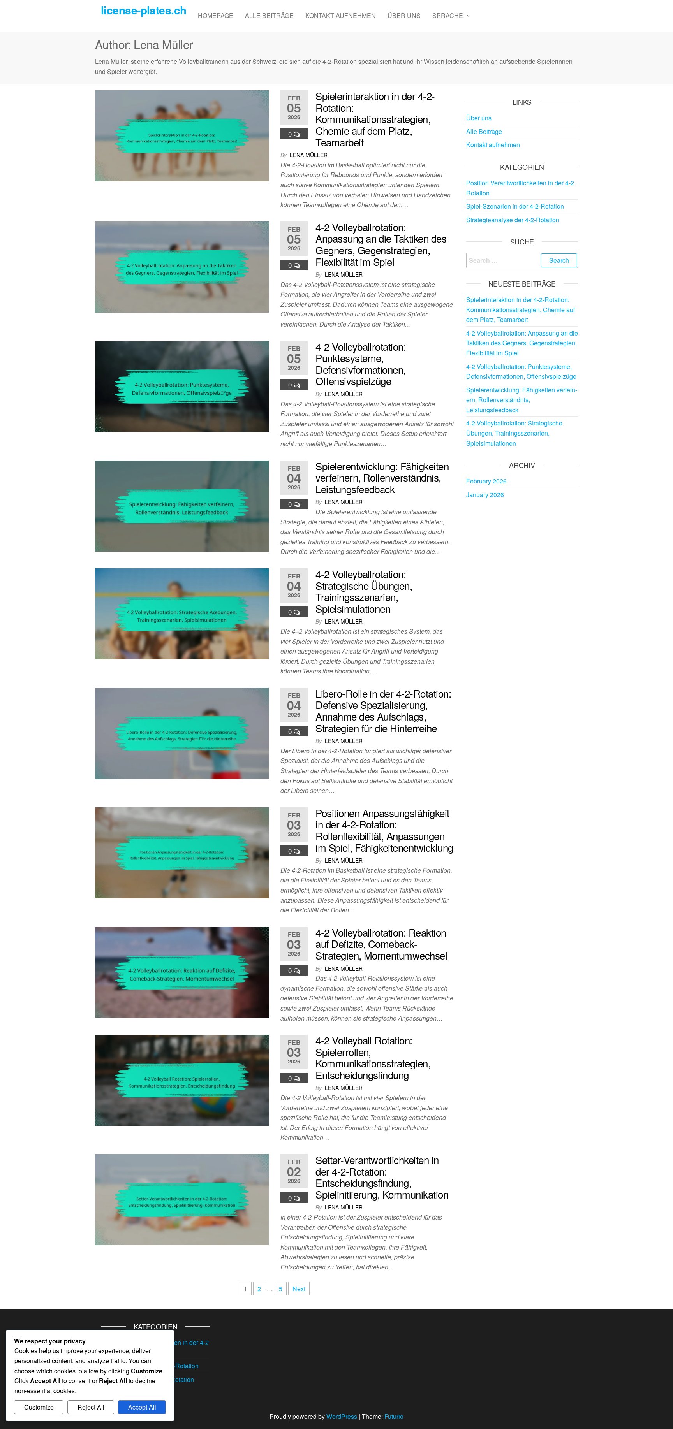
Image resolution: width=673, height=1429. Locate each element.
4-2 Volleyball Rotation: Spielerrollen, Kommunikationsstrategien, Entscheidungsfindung (372, 1057)
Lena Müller (309, 155)
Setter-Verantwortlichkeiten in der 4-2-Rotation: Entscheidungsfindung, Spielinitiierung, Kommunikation (381, 1176)
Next (298, 1288)
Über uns (404, 15)
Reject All (91, 1407)
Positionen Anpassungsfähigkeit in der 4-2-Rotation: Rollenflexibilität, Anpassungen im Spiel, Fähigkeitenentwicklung (384, 829)
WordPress (341, 1416)
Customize (39, 1407)
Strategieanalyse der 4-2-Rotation (512, 219)
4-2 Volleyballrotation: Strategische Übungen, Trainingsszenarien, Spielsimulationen (363, 590)
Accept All (142, 1407)
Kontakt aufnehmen (340, 15)
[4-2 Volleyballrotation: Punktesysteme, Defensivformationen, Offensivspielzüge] (182, 385)
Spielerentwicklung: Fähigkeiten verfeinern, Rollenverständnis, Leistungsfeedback (382, 477)
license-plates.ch (143, 10)
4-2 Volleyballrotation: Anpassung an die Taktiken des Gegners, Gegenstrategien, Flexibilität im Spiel (380, 244)
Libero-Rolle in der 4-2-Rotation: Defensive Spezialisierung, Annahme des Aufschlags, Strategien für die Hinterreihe (383, 710)
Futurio (393, 1416)
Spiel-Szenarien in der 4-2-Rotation (515, 206)
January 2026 (485, 494)
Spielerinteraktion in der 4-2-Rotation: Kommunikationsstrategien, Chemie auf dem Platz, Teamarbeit (375, 118)
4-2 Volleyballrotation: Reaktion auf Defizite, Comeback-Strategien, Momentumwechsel (381, 943)
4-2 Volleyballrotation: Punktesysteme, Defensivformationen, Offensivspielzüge (360, 363)
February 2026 (486, 480)
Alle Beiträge (269, 15)
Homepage (215, 15)
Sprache (447, 15)
